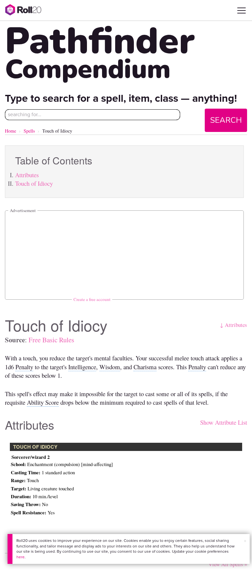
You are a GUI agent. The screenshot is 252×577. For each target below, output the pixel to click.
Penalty (24, 367)
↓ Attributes (233, 325)
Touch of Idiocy (34, 183)
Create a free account (92, 299)
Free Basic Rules (51, 339)
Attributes (27, 175)
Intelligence (82, 367)
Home (10, 131)
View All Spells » (227, 564)
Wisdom (109, 367)
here (20, 557)
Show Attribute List (223, 422)
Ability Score (43, 402)
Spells (29, 131)
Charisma (145, 367)
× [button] (245, 541)
